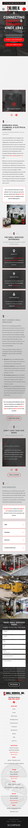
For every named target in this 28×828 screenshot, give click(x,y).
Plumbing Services (14, 719)
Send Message (14, 684)
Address (4, 650)
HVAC (11, 155)
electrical (21, 155)
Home (14, 709)
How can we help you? (7, 660)
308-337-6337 (14, 699)
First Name (5, 631)
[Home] (13, 9)
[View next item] (16, 115)
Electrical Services (14, 723)
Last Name (5, 636)
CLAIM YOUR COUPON (14, 418)
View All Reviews (14, 475)
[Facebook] (14, 702)
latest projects (15, 285)
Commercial (14, 726)
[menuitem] (8, 821)
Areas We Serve (14, 730)
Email (4, 645)
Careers (14, 712)
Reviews (14, 733)
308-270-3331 (14, 778)
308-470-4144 (14, 802)
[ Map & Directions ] (14, 752)
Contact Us (14, 740)
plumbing (14, 155)
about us (17, 306)
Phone (4, 641)
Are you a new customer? (8, 655)
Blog (14, 737)
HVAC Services (14, 716)
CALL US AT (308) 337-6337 (14, 45)
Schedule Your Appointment (14, 40)
